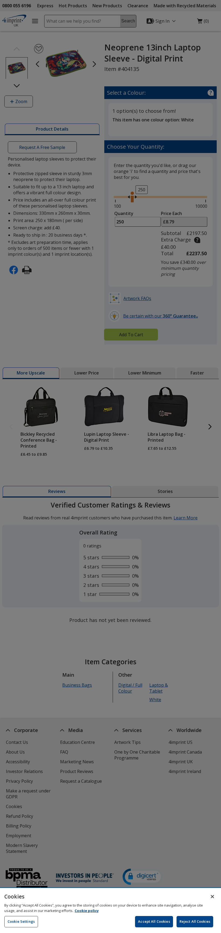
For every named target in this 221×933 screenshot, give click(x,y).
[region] (110, 910)
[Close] (212, 897)
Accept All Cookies (154, 921)
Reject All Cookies (194, 921)
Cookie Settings (21, 921)
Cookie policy (87, 910)
